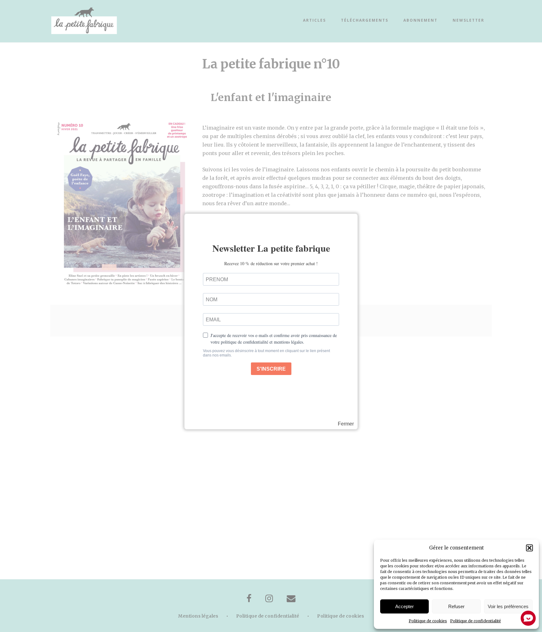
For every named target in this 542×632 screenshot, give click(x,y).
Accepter (404, 606)
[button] (529, 548)
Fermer (346, 423)
